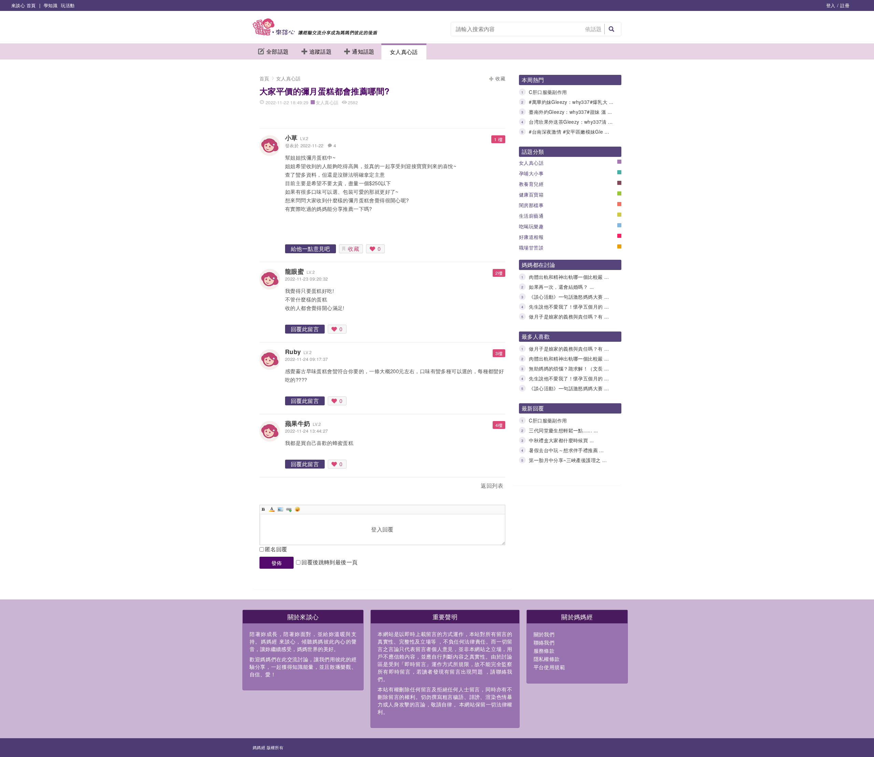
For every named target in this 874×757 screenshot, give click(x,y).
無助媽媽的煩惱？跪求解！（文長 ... (569, 368)
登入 (830, 5)
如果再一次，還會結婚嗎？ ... (561, 286)
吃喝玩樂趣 (531, 226)
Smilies (297, 509)
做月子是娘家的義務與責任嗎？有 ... (569, 316)
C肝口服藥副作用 (548, 92)
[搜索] (611, 29)
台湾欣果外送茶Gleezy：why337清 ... (570, 121)
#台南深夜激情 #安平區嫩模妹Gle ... (569, 131)
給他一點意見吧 (310, 249)
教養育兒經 (531, 183)
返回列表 (492, 485)
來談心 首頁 (23, 5)
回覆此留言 (305, 329)
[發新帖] (274, 487)
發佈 (276, 562)
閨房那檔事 (531, 205)
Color (271, 509)
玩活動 (67, 5)
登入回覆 (382, 529)
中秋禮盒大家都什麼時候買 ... (561, 440)
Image (280, 509)
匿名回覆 (276, 549)
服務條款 (544, 650)
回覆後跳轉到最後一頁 (329, 562)
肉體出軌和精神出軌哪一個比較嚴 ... (569, 276)
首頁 (264, 78)
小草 (291, 137)
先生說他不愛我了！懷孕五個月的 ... (569, 306)
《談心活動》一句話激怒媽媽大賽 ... (569, 296)
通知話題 (363, 51)
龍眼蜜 (294, 271)
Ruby (293, 351)
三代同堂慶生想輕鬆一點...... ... (563, 430)
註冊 (844, 5)
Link (288, 509)
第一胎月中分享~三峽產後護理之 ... (568, 460)
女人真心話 (404, 52)
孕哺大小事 (531, 173)
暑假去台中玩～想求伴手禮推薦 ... (566, 450)
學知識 (50, 5)
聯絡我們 (544, 642)
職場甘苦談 (531, 247)
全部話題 (277, 51)
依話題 (593, 29)
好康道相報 (531, 236)
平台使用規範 (549, 667)
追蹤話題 (320, 51)
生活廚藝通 (531, 215)
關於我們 (544, 634)
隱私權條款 (547, 658)
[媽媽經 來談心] (315, 33)
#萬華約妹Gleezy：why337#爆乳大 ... (571, 101)
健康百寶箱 (531, 194)
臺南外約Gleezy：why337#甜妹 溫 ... (570, 111)
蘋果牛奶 (297, 423)
